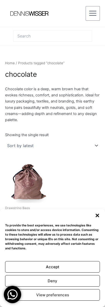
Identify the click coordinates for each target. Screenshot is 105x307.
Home (10, 63)
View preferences (52, 294)
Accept (52, 266)
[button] (97, 215)
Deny (52, 280)
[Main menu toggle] (93, 13)
